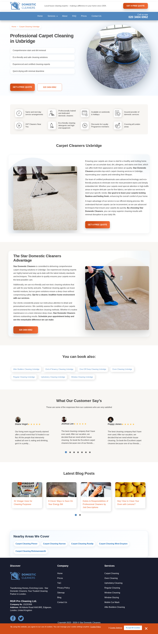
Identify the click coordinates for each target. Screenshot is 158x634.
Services (51, 16)
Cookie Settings (116, 628)
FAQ (74, 16)
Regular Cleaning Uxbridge (24, 377)
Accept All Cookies (133, 628)
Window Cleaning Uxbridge (82, 377)
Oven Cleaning (111, 578)
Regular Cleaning (112, 588)
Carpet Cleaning (111, 573)
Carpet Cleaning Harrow (54, 544)
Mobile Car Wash (111, 602)
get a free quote (136, 6)
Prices (84, 16)
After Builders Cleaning (114, 607)
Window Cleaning (112, 593)
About (64, 16)
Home (40, 16)
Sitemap (61, 593)
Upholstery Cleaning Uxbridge (53, 377)
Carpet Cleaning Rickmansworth (31, 551)
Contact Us (96, 16)
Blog (59, 597)
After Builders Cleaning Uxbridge (26, 369)
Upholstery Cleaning (113, 583)
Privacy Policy (63, 588)
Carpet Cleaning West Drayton (113, 544)
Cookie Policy (95, 627)
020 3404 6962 (138, 17)
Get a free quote (22, 87)
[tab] (66, 452)
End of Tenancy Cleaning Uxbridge (59, 369)
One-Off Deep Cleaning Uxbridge (92, 369)
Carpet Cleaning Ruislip (82, 544)
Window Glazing (111, 597)
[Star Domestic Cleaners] (23, 6)
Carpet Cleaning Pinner (26, 544)
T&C (59, 583)
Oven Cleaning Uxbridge (122, 369)
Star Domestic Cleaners (90, 623)
